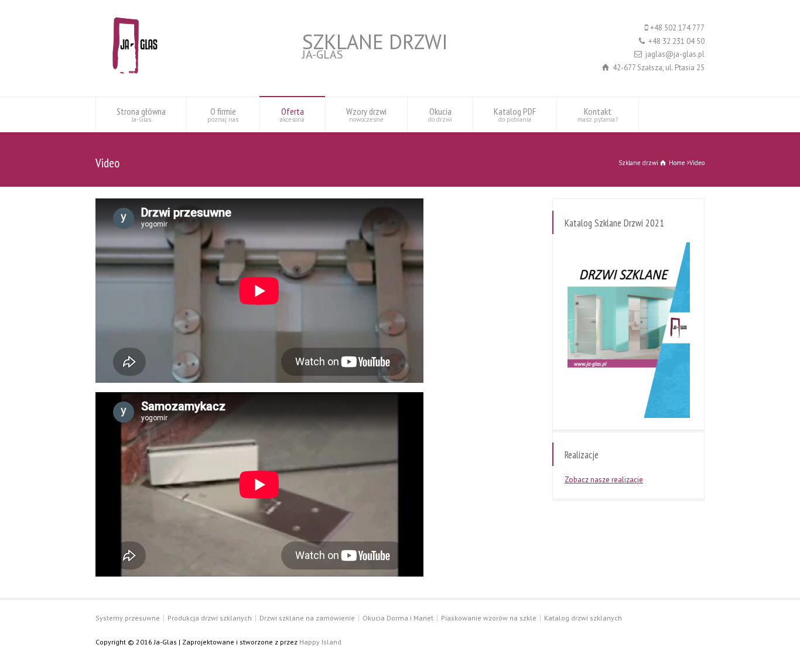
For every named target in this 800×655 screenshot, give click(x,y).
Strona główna (141, 114)
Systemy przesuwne (127, 617)
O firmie (222, 114)
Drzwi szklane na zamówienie (307, 617)
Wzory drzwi (366, 114)
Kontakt (597, 114)
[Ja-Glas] (129, 75)
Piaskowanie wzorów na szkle (488, 617)
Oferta (292, 114)
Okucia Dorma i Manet (398, 617)
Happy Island (320, 641)
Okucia (440, 114)
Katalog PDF (515, 114)
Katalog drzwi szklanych (583, 617)
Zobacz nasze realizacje (604, 480)
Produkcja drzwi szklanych (209, 617)
